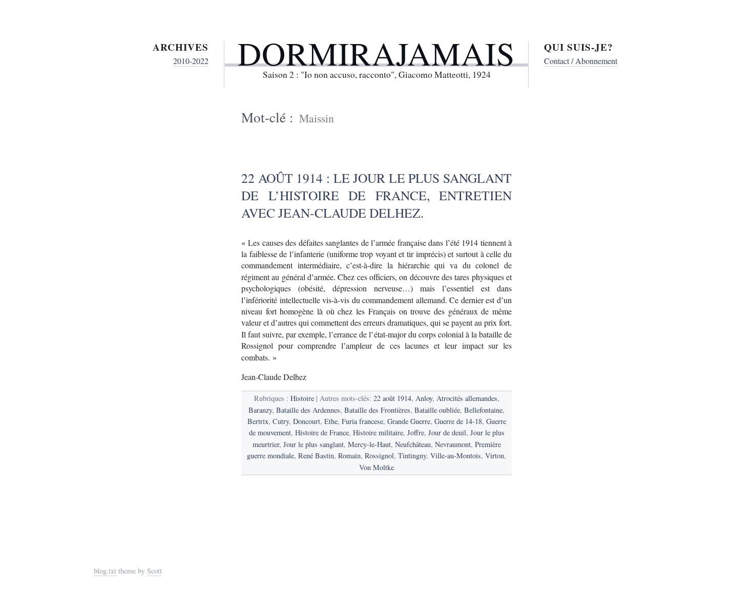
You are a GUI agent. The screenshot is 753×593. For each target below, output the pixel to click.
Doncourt (306, 421)
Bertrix (257, 421)
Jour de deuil (447, 432)
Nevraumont (453, 444)
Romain (349, 455)
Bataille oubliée (437, 410)
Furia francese (362, 421)
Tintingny (412, 455)
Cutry (281, 421)
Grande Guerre (408, 421)
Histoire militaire (378, 432)
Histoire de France (322, 432)
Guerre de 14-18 (458, 421)
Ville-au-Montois (455, 455)
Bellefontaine (483, 410)
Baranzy (260, 410)
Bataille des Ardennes (308, 410)
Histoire (302, 398)
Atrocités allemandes (466, 398)
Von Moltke (376, 467)
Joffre (415, 432)
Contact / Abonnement (580, 60)
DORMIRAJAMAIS (376, 53)
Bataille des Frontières (377, 410)
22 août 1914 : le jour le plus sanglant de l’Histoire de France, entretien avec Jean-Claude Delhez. (376, 195)
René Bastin (316, 455)
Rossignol (379, 455)
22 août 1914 (392, 398)
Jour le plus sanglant (313, 444)
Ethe (331, 421)
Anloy (423, 398)
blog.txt (105, 571)
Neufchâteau (413, 444)
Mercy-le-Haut (369, 444)
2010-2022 (190, 60)
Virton (494, 455)
